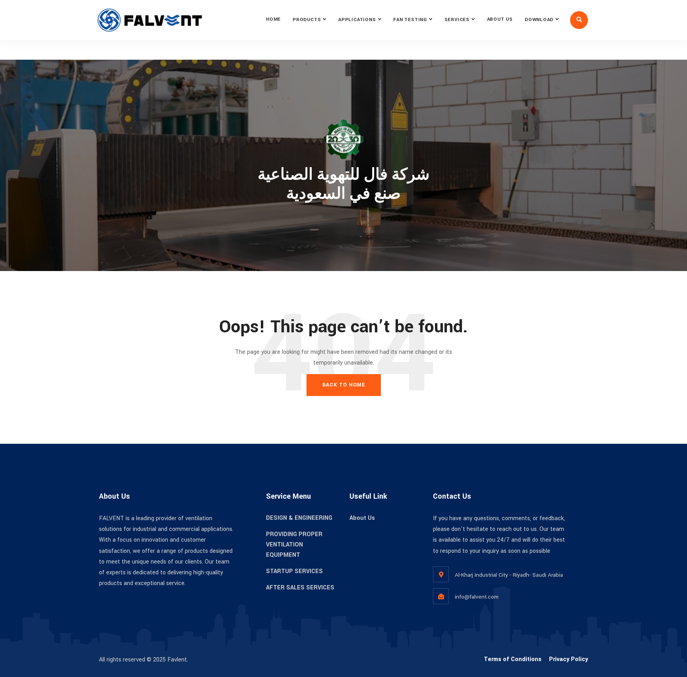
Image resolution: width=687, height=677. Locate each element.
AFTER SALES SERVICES (300, 587)
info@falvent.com (477, 597)
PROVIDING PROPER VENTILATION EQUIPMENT (294, 544)
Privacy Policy (568, 659)
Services (457, 19)
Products (307, 19)
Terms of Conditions (512, 659)
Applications (357, 19)
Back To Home (343, 384)
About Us (500, 19)
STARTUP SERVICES (294, 571)
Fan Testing (410, 19)
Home (273, 19)
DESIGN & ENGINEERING (299, 518)
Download (539, 19)
